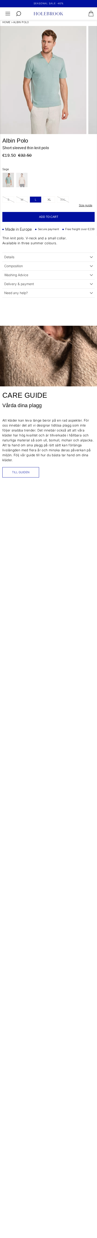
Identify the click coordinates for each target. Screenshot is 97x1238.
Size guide (85, 205)
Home (6, 22)
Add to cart (48, 217)
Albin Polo (21, 22)
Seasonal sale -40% (49, 3)
